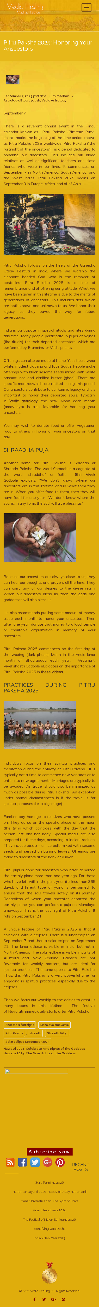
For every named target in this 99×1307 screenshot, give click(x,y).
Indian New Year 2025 (49, 1238)
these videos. (52, 671)
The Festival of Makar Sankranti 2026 (49, 1219)
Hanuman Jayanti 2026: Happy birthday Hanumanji (50, 1192)
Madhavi (63, 96)
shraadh (35, 1033)
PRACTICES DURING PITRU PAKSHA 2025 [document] (49, 687)
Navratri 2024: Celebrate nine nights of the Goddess (44, 1048)
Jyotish (34, 100)
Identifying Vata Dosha (50, 1229)
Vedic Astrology (54, 100)
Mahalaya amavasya (54, 1025)
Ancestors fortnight (20, 1025)
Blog (24, 100)
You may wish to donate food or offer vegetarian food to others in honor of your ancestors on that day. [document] (49, 431)
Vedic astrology (22, 400)
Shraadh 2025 (56, 1033)
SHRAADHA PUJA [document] (26, 450)
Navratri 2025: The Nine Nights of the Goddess (40, 1053)
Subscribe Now (49, 1151)
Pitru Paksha (14, 1033)
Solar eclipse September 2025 (27, 1041)
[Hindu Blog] (49, 1273)
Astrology (11, 100)
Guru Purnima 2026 (49, 1182)
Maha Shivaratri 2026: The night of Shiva (49, 1201)
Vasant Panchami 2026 (49, 1210)
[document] (49, 224)
